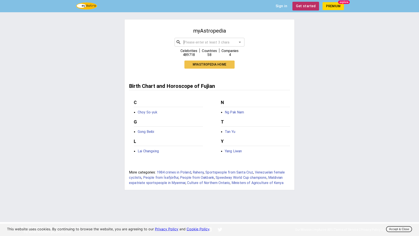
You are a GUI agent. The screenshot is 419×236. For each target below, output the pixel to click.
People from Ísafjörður (161, 177)
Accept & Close (399, 229)
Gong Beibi (146, 132)
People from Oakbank (197, 177)
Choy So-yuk (147, 112)
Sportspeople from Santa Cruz (229, 172)
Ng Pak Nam (234, 112)
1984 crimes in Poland (174, 172)
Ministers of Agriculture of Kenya (257, 183)
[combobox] (209, 42)
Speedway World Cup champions (241, 177)
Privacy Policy (166, 229)
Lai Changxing (148, 151)
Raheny (198, 172)
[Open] (240, 42)
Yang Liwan (233, 151)
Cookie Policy (198, 229)
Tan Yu (230, 132)
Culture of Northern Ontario (208, 183)
